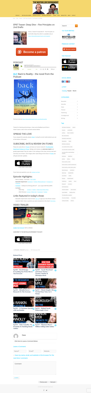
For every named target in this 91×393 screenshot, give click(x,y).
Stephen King (72, 192)
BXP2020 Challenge (66, 143)
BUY (15, 73)
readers (70, 181)
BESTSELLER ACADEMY (26, 15)
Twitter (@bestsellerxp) (40, 181)
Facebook (30, 181)
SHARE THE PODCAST (18, 228)
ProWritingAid (70, 178)
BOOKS (54, 15)
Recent (74, 90)
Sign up (37, 198)
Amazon (63, 130)
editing (63, 158)
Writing (63, 118)
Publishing (64, 112)
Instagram (49, 181)
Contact (29, 189)
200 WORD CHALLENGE (46, 15)
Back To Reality (70, 132)
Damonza (64, 156)
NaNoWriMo (70, 172)
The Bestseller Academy (67, 195)
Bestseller (63, 101)
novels (70, 175)
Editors (68, 158)
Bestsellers (64, 141)
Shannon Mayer (65, 189)
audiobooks (69, 130)
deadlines (70, 156)
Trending (64, 91)
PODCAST (17, 15)
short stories (73, 189)
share (33, 137)
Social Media (64, 192)
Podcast (22, 250)
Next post (52, 382)
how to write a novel (66, 161)
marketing (72, 170)
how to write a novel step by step (69, 167)
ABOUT (69, 15)
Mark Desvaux (65, 170)
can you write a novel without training (68, 153)
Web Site (34, 192)
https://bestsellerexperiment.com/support (39, 36)
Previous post (43, 382)
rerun (75, 181)
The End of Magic (65, 197)
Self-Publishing (65, 186)
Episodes (16, 250)
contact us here (36, 172)
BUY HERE (33, 179)
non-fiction (64, 175)
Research (64, 184)
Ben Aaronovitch (65, 135)
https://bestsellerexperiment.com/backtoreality (34, 119)
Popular (69, 90)
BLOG (59, 15)
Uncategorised (65, 115)
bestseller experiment (66, 138)
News (62, 107)
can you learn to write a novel (68, 149)
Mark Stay (64, 172)
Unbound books (65, 200)
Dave (27, 250)
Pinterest (18, 183)
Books (70, 141)
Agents (73, 127)
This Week (73, 197)
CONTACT (74, 15)
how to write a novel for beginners (69, 164)
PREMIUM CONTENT (37, 15)
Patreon (63, 178)
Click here (52, 201)
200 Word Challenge (66, 127)
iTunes (27, 147)
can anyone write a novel (67, 146)
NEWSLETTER (63, 15)
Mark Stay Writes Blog (42, 189)
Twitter (34, 189)
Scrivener (18, 185)
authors (63, 132)
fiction (73, 158)
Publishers (64, 181)
